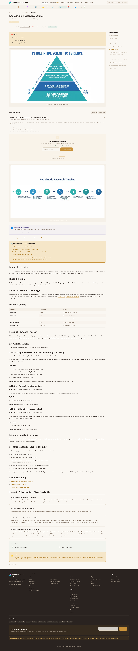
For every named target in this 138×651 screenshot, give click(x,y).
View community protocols (20, 232)
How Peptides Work (75, 581)
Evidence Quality (113, 44)
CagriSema (76, 297)
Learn (62, 2)
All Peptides (32, 577)
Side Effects (54, 2)
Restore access (62, 156)
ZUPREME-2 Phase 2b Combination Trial (119, 60)
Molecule (30, 7)
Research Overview (113, 35)
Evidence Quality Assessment (116, 63)
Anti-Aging (31, 583)
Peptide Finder (73, 596)
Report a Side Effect (54, 583)
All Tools (72, 592)
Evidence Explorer (74, 610)
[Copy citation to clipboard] (104, 117)
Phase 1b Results (113, 38)
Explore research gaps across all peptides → (20, 238)
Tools (76, 2)
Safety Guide (73, 583)
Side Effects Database (55, 581)
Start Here (72, 577)
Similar (37, 7)
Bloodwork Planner (74, 607)
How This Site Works (96, 586)
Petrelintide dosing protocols (19, 484)
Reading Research (74, 586)
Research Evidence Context (115, 47)
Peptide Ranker (74, 594)
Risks (70, 7)
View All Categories (34, 590)
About (91, 2)
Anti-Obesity (32, 581)
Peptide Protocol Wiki (25, 27)
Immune (31, 586)
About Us (93, 583)
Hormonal (31, 588)
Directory (69, 2)
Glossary (72, 612)
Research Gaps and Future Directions (117, 65)
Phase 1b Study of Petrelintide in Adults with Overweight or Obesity (119, 53)
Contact (92, 588)
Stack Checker (73, 605)
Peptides (44, 2)
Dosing (54, 7)
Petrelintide (25, 12)
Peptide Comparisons (96, 579)
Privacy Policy (114, 577)
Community (78, 7)
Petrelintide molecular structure (20, 487)
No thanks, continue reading (57, 158)
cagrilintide (61, 297)
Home (10, 12)
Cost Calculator (74, 598)
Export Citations (102, 112)
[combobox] (117, 2)
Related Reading (113, 68)
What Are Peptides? (75, 579)
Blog (82, 2)
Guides (92, 581)
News (86, 2)
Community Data (89, 7)
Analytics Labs (53, 579)
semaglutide (69, 297)
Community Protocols (75, 601)
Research (62, 7)
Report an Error (13, 564)
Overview (21, 7)
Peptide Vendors (54, 577)
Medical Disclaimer (115, 581)
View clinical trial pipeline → (37, 238)
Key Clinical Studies (113, 49)
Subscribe (123, 629)
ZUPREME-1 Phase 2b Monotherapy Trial (119, 57)
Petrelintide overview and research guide (22, 481)
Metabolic (31, 579)
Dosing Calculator (74, 603)
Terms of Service (115, 579)
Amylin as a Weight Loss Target (116, 41)
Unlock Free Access (66, 149)
